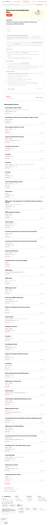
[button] (5, 505)
